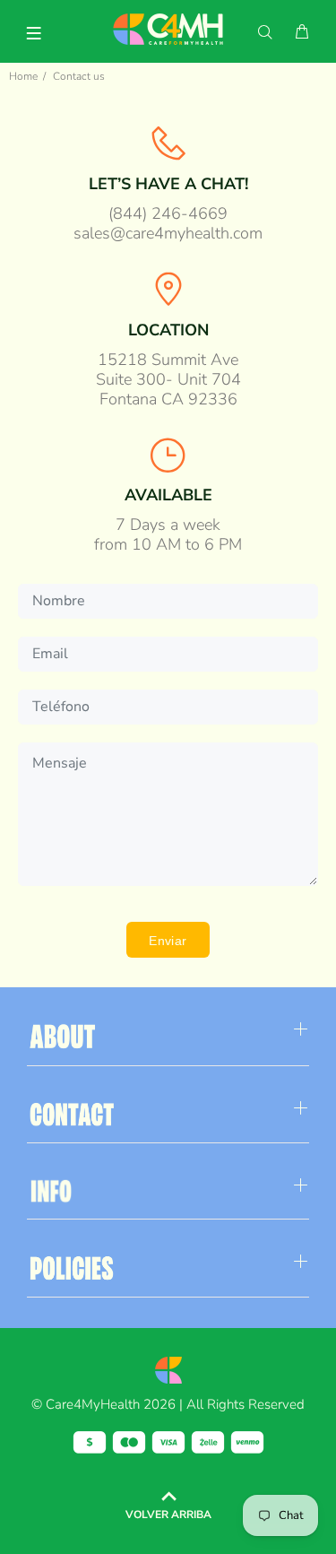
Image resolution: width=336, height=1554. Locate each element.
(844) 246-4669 (168, 213)
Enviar (168, 940)
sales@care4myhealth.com (168, 233)
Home (23, 76)
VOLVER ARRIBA (168, 1514)
